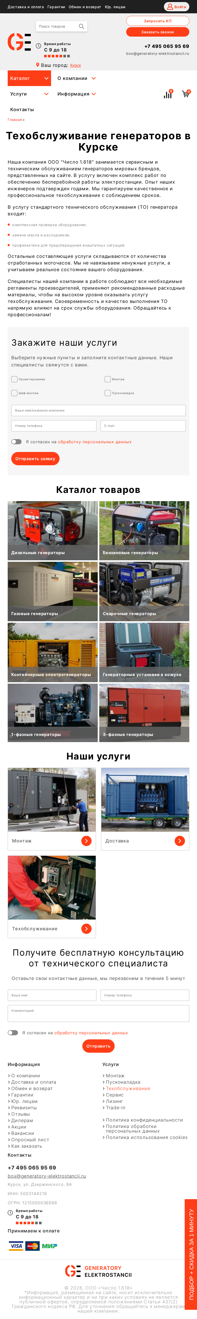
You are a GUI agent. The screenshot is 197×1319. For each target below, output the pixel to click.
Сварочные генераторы (129, 613)
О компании (72, 78)
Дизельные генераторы (38, 552)
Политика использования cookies (147, 1137)
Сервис (115, 1095)
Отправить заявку (35, 458)
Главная (15, 120)
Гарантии (56, 7)
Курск (75, 65)
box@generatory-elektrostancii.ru (157, 53)
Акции (18, 1127)
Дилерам (22, 1120)
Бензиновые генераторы (130, 552)
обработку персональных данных (95, 441)
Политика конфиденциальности (144, 1120)
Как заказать (26, 1146)
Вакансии (22, 1133)
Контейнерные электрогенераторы (51, 674)
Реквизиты (24, 1107)
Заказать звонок (157, 32)
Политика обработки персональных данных (133, 1128)
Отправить (98, 1046)
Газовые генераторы (34, 613)
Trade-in (115, 1107)
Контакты (22, 109)
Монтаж (115, 1075)
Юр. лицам (115, 7)
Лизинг (114, 1101)
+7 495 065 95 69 (166, 46)
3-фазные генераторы (128, 734)
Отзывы (20, 1114)
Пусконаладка (123, 1082)
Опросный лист (30, 1139)
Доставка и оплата (26, 7)
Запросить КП (158, 21)
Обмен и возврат (85, 7)
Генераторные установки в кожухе (142, 674)
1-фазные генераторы (36, 734)
